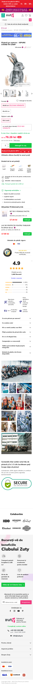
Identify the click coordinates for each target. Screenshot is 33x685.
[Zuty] (10, 621)
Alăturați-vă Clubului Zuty (12, 585)
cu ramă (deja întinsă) (13, 127)
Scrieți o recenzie (16, 278)
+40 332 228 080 (16, 630)
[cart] (30, 15)
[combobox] (15, 19)
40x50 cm (13, 105)
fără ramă (6, 120)
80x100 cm (6, 111)
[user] (22, 15)
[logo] (10, 15)
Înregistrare (26, 602)
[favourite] (26, 15)
